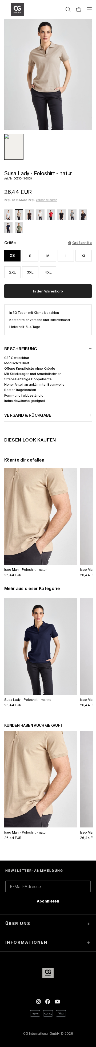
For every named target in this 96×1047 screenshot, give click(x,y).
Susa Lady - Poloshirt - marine (27, 699)
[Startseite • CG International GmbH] (17, 9)
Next (83, 512)
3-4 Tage (33, 327)
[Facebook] (47, 1001)
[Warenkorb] (78, 9)
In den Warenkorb (48, 291)
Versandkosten (46, 199)
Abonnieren (48, 902)
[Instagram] (38, 1001)
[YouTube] (57, 1001)
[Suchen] (68, 9)
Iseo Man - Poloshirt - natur (25, 569)
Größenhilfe (82, 242)
